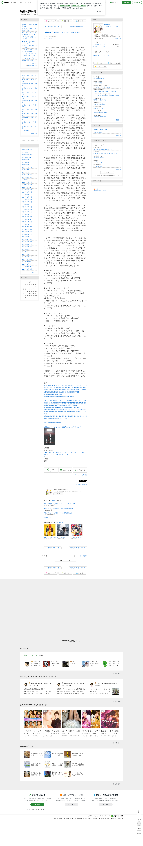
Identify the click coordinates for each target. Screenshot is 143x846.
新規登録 (126, 2)
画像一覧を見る (32, 65)
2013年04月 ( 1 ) (27, 249)
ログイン (137, 2)
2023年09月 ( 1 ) (27, 179)
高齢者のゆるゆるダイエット (101, 100)
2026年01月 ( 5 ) (27, 155)
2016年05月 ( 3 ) (27, 204)
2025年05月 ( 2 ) (27, 162)
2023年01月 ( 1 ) (27, 182)
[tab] (30, 655)
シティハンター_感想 (28, 58)
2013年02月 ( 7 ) (27, 254)
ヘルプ (121, 818)
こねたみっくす (97, 132)
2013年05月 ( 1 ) (27, 247)
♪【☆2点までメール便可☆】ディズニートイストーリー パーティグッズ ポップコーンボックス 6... (65, 453)
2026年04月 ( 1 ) (27, 152)
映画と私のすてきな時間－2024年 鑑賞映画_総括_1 (58, 513)
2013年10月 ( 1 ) (27, 242)
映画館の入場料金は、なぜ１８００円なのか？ (63, 32)
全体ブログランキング (99, 44)
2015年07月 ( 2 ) (27, 214)
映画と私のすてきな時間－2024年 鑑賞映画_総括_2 (58, 508)
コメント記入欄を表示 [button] (81, 556)
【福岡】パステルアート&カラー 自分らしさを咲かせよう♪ (107, 91)
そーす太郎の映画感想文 (100, 112)
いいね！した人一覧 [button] (81, 475)
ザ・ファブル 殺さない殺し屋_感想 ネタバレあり (29, 33)
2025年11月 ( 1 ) (27, 157)
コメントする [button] (67, 470)
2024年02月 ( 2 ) (27, 172)
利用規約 (79, 818)
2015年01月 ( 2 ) (27, 229)
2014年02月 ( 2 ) (27, 237)
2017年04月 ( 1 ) (27, 194)
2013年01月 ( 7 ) (27, 256)
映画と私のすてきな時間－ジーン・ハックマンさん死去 (59, 504)
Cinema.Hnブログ (98, 78)
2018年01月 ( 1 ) (27, 189)
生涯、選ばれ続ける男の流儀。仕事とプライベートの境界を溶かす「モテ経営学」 (107, 153)
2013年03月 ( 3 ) (27, 251)
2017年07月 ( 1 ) (27, 192)
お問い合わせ (69, 818)
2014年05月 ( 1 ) (27, 234)
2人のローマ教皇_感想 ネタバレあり (29, 42)
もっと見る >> (47, 517)
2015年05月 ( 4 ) (27, 219)
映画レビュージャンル (99, 46)
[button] (139, 832)
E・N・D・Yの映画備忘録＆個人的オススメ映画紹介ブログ (107, 95)
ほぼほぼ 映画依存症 (99, 117)
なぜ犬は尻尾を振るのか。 (101, 129)
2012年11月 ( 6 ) (27, 261)
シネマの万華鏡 (97, 83)
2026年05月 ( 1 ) (27, 150)
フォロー (59, 494)
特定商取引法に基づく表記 (108, 818)
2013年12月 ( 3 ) (27, 239)
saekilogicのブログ (98, 157)
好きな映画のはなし (99, 108)
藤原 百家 (107, 24)
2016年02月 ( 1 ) (27, 207)
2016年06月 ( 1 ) (27, 202)
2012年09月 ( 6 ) (27, 266)
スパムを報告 (59, 818)
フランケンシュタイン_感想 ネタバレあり (29, 50)
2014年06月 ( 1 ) (27, 232)
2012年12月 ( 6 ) (27, 259)
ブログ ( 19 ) (25, 130)
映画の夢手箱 (28, 11)
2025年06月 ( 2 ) (27, 160)
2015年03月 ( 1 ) (27, 224)
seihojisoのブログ (98, 166)
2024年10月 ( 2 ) (27, 169)
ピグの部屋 (115, 26)
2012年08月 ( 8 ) (27, 269)
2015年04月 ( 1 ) (27, 222)
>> (33, 282)
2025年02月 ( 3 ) (27, 165)
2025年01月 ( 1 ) (27, 167)
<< (25, 282)
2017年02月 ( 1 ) (27, 197)
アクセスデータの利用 (91, 818)
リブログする (81, 470)
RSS (97, 189)
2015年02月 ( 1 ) (27, 227)
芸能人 (41, 655)
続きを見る (118, 38)
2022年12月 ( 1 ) (27, 184)
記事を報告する (82, 484)
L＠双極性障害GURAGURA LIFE (103, 149)
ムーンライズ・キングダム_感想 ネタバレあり (29, 54)
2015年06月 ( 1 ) (27, 217)
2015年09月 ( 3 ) (27, 212)
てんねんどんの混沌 (99, 104)
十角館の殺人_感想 (27, 60)
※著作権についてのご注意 (99, 190)
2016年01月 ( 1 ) (27, 209)
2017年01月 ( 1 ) (27, 199)
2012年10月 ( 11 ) (27, 264)
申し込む (105, 804)
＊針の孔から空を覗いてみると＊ (102, 87)
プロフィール (107, 26)
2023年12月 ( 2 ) (27, 177)
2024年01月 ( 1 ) (27, 174)
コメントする (66, 560)
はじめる (37, 804)
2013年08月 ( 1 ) (27, 244)
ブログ (51, 38)
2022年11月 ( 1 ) (27, 187)
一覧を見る (117, 120)
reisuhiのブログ (97, 162)
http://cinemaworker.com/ (52, 423)
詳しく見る (71, 804)
